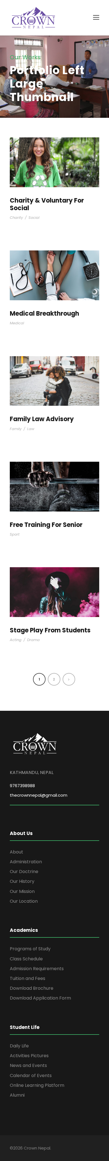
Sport (15, 534)
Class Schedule (26, 959)
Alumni (17, 1095)
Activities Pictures (29, 1055)
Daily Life (19, 1046)
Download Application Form (40, 998)
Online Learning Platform (37, 1085)
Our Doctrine (24, 871)
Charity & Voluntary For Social (47, 204)
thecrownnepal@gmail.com (38, 795)
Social (34, 217)
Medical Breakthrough (44, 313)
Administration (26, 862)
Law (30, 428)
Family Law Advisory (42, 419)
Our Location (24, 901)
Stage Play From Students (50, 630)
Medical (17, 323)
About (16, 852)
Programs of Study (30, 949)
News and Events (28, 1065)
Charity (16, 217)
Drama (33, 639)
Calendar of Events (31, 1075)
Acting (16, 639)
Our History (22, 881)
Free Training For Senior (46, 524)
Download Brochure (31, 988)
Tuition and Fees (27, 978)
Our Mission (22, 891)
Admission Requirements (37, 968)
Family (16, 428)
